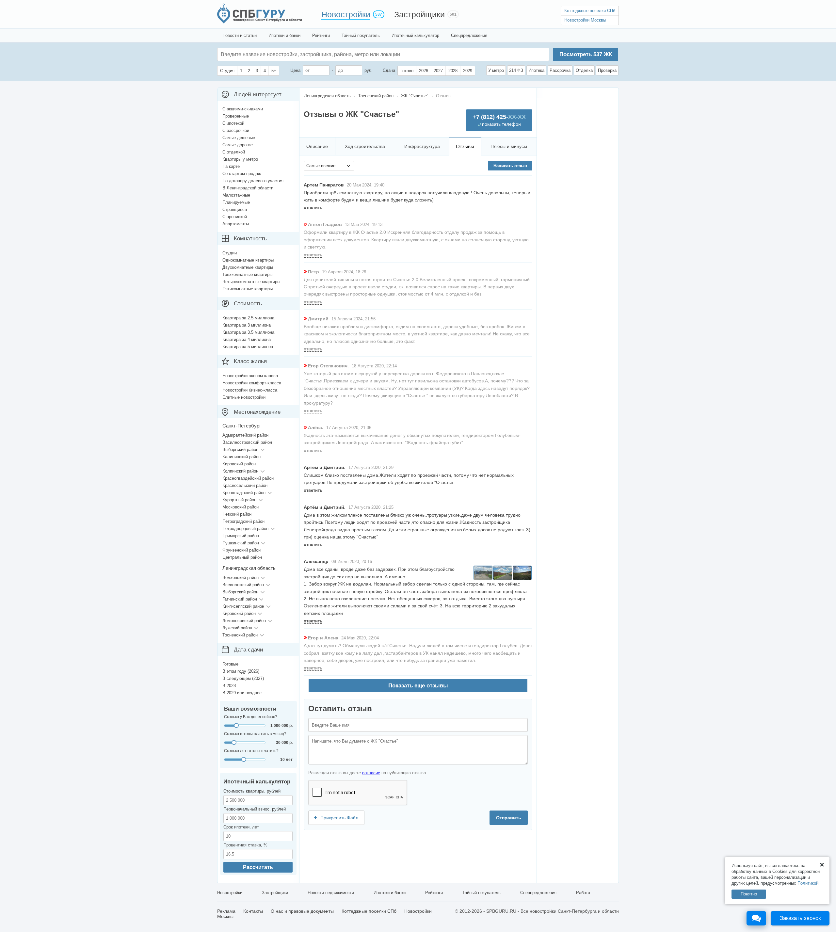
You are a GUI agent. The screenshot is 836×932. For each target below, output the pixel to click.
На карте (231, 166)
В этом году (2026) (240, 671)
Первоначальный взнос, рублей (254, 809)
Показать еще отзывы (418, 686)
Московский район (240, 507)
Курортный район (239, 499)
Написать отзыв (510, 165)
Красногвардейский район (248, 478)
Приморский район (240, 535)
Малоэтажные (236, 195)
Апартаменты (235, 223)
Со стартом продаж (241, 173)
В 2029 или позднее (242, 692)
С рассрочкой (235, 130)
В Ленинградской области (247, 187)
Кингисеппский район (243, 606)
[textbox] (319, 54)
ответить (313, 207)
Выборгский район (240, 449)
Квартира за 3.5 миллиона (248, 332)
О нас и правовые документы (302, 911)
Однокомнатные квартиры (248, 260)
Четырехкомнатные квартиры (251, 281)
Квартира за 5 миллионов (247, 346)
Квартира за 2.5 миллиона (248, 317)
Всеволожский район (243, 584)
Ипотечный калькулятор (415, 35)
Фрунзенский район (241, 550)
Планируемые (236, 202)
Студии (229, 252)
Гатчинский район (239, 599)
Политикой (807, 883)
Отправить (508, 817)
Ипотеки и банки (284, 35)
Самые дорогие (237, 144)
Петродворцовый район (245, 528)
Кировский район (239, 463)
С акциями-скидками (242, 108)
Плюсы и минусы (508, 146)
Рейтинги (321, 35)
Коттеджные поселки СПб (589, 10)
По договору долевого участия (252, 180)
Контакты (253, 911)
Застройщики (419, 14)
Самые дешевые (238, 137)
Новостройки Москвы (585, 20)
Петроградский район (243, 521)
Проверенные (235, 116)
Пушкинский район (240, 542)
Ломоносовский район (244, 620)
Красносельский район (244, 485)
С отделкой (233, 152)
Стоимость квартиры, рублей (252, 791)
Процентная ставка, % (245, 845)
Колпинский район (240, 471)
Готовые (230, 664)
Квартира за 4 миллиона (246, 339)
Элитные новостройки (243, 397)
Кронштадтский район (243, 492)
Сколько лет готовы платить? (251, 750)
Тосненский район (240, 635)
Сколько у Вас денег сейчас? (250, 717)
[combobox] (329, 165)
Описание (317, 146)
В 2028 (229, 685)
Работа (583, 892)
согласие (371, 772)
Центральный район (242, 557)
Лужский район (237, 627)
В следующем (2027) (243, 678)
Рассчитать (258, 867)
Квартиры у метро (240, 159)
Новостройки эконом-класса (250, 375)
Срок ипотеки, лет (241, 827)
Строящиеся (234, 209)
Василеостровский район (247, 442)
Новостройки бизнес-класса (249, 390)
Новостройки (345, 14)
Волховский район (240, 577)
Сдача (389, 70)
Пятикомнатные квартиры (247, 288)
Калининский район (241, 456)
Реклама (226, 911)
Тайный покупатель (361, 35)
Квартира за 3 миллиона (246, 325)
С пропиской (234, 216)
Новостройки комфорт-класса (251, 382)
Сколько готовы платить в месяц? (255, 733)
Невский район (236, 514)
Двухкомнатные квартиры (247, 267)
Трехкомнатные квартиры (247, 274)
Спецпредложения (469, 35)
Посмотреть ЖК (585, 54)
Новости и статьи (239, 35)
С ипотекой (233, 123)
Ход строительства (365, 146)
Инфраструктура (422, 146)
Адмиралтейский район (245, 435)
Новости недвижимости (331, 892)
